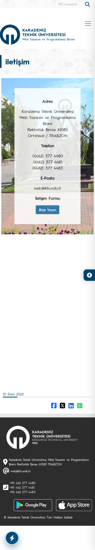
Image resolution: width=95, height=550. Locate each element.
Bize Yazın (47, 209)
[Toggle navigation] (88, 23)
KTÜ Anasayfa (67, 4)
